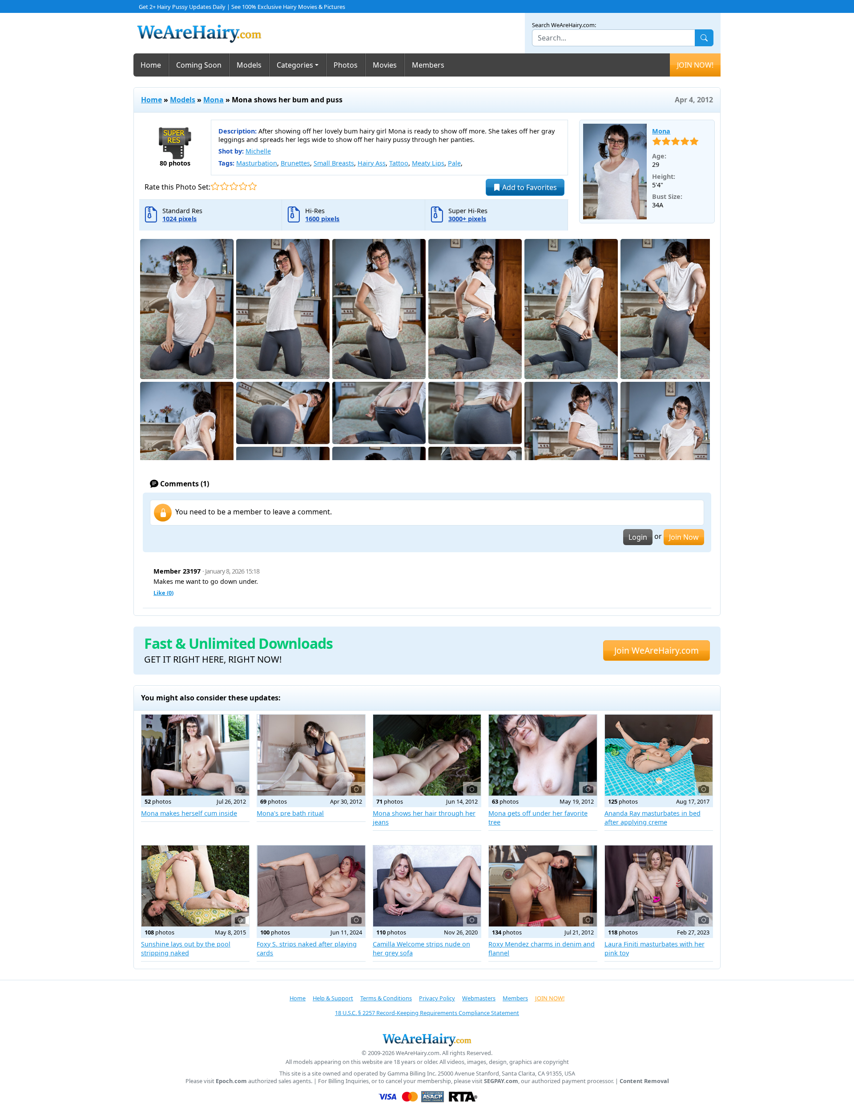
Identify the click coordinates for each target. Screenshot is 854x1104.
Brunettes (295, 163)
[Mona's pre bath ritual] (311, 755)
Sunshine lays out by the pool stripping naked (185, 948)
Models (249, 65)
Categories (295, 65)
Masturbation (256, 163)
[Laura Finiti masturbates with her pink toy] (658, 886)
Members (428, 65)
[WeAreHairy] (427, 1039)
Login (637, 537)
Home (151, 65)
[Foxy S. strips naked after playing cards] (311, 886)
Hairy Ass (372, 163)
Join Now (684, 537)
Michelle (258, 151)
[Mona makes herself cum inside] (195, 755)
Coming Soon (199, 65)
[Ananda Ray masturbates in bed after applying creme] (658, 755)
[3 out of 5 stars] (233, 186)
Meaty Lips (428, 163)
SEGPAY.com (501, 1081)
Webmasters (478, 998)
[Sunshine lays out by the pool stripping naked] (195, 886)
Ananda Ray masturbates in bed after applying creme (652, 817)
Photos (346, 65)
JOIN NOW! (695, 65)
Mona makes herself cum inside (189, 813)
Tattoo (398, 163)
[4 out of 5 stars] (243, 186)
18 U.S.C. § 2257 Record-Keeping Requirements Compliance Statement (427, 1013)
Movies (385, 65)
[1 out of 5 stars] (215, 186)
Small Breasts (334, 163)
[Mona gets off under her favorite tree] (542, 755)
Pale (454, 163)
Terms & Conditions (386, 998)
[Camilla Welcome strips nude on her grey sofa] (427, 886)
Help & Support (333, 998)
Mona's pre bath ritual (290, 813)
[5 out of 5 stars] (252, 186)
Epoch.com (231, 1081)
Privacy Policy (437, 998)
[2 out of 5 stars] (224, 186)
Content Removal (644, 1081)
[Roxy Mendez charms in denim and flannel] (542, 886)
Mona (213, 100)
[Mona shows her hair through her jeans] (427, 755)
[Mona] (615, 172)
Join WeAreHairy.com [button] (656, 650)
